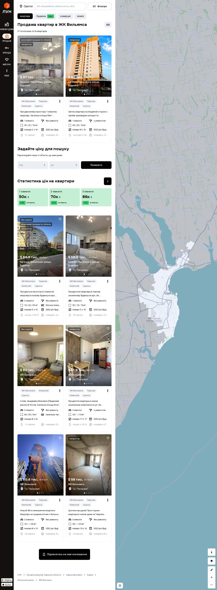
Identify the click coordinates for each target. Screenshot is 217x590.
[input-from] (32, 165)
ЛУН (19, 575)
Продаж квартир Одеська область (44, 575)
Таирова (43, 101)
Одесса (38, 106)
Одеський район (74, 575)
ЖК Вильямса (28, 101)
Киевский (26, 106)
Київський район (25, 580)
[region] (166, 295)
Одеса (90, 575)
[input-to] (64, 165)
